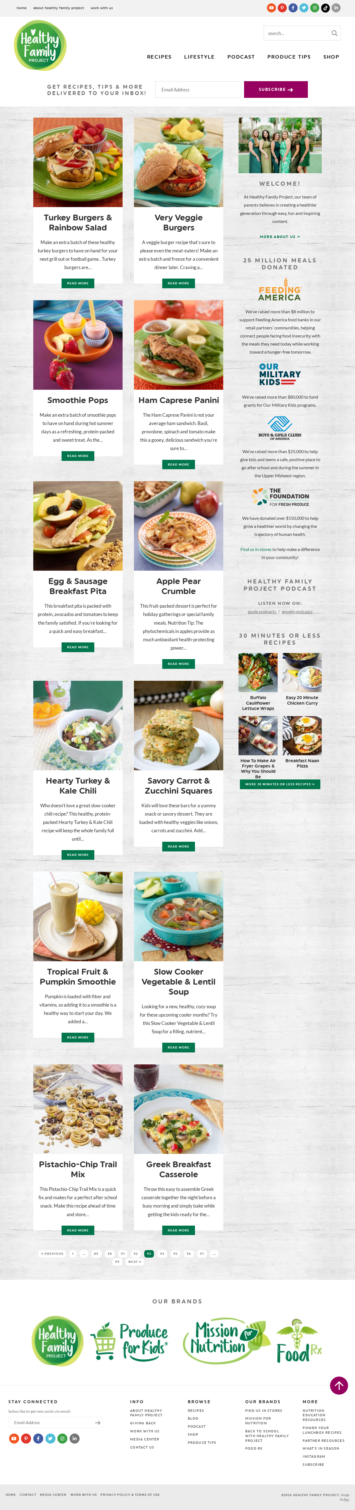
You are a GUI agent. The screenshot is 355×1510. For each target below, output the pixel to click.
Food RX (254, 1449)
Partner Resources (323, 1441)
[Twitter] (304, 8)
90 (110, 1254)
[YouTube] (272, 8)
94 (162, 1254)
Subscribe (273, 89)
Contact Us (142, 1447)
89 (96, 1254)
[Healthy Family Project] (40, 45)
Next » (134, 1262)
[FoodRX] (313, 1340)
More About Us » (280, 237)
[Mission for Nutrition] (231, 1340)
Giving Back (143, 1423)
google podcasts (297, 611)
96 (189, 1254)
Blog (193, 1418)
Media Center (144, 1439)
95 (175, 1254)
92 (136, 1254)
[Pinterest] (283, 8)
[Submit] (335, 33)
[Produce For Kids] (132, 1340)
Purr (346, 1499)
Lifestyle (199, 57)
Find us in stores (256, 549)
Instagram (314, 1457)
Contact (28, 1495)
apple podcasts (262, 611)
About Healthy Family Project (58, 8)
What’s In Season (321, 1449)
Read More (75, 284)
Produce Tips (289, 57)
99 (117, 1262)
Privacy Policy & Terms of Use (130, 1495)
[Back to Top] (339, 1386)
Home (22, 8)
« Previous (52, 1254)
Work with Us (102, 8)
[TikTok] (326, 8)
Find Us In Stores (263, 1411)
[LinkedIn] (336, 8)
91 (123, 1254)
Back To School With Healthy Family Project (267, 1436)
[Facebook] (293, 8)
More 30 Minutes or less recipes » (280, 784)
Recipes (159, 57)
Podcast (241, 57)
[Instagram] (315, 8)
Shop (331, 57)
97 (202, 1254)
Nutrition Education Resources (314, 1415)
